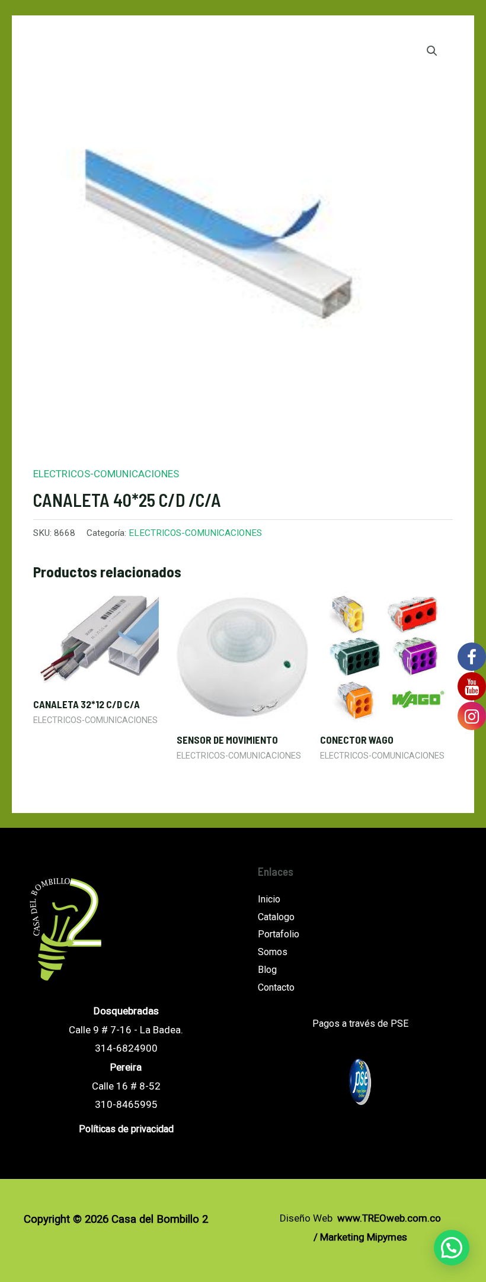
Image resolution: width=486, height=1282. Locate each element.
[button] (451, 1247)
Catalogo (276, 917)
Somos (272, 952)
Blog (267, 969)
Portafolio (278, 934)
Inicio (269, 899)
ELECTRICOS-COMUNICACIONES (106, 474)
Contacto (276, 987)
